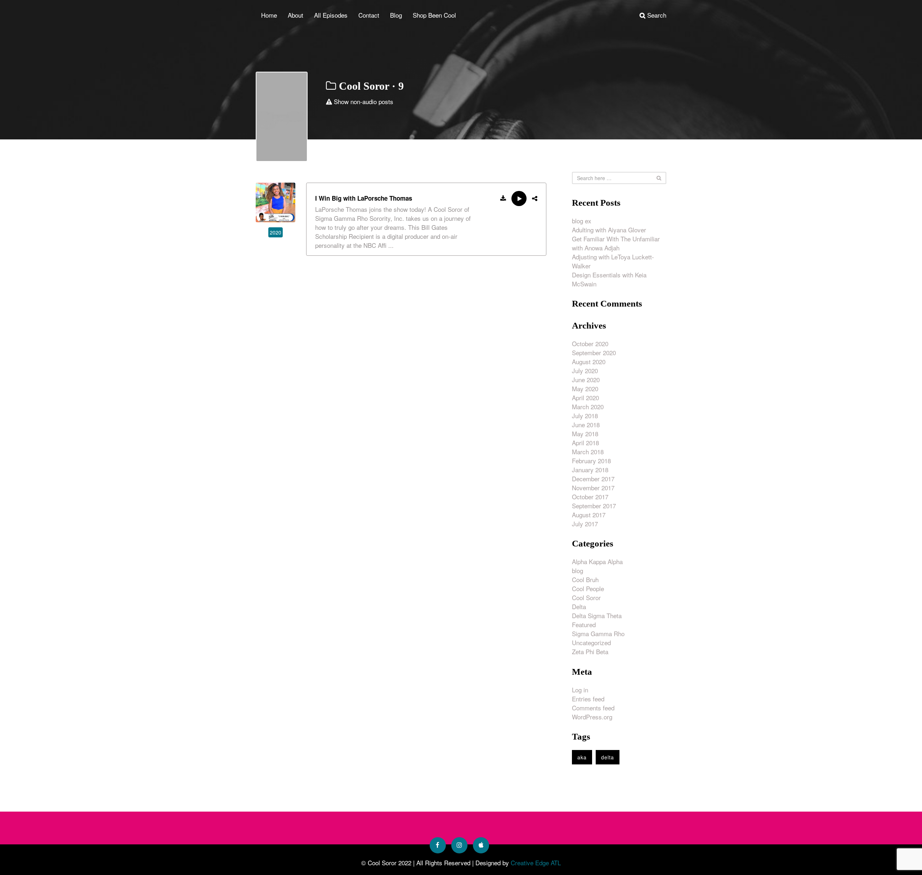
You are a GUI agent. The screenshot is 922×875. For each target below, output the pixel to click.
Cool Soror (586, 597)
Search (655, 14)
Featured (584, 624)
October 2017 (590, 496)
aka (582, 757)
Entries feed (588, 698)
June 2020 (586, 379)
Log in (580, 689)
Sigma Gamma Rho (598, 633)
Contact (368, 14)
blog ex (581, 220)
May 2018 (585, 433)
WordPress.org (592, 716)
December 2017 (593, 478)
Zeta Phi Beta (590, 651)
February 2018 (591, 460)
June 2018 (586, 424)
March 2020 (588, 406)
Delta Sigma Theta (597, 615)
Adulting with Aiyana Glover (609, 229)
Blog (396, 14)
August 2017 (588, 514)
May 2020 (585, 388)
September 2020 (594, 352)
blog (577, 570)
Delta (579, 606)
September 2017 (594, 505)
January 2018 (590, 469)
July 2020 (585, 370)
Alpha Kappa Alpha (597, 561)
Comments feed (593, 707)
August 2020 (588, 361)
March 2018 (588, 451)
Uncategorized (591, 642)
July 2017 (585, 523)
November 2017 (593, 487)
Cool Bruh (585, 579)
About (295, 14)
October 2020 (590, 343)
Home (269, 14)
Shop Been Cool (434, 14)
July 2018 (585, 415)
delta (607, 757)
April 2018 (585, 442)
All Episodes (331, 14)
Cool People (588, 588)
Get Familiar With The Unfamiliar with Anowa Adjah (616, 243)
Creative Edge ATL (536, 862)
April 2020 (585, 397)
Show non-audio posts (362, 101)
